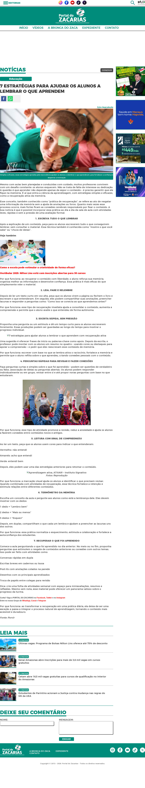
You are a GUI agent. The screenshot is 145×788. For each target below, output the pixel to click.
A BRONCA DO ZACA (63, 27)
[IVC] (141, 3)
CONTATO (112, 27)
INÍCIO (23, 27)
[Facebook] (66, 4)
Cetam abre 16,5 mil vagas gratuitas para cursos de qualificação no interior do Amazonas (62, 678)
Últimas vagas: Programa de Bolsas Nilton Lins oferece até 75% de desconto (63, 643)
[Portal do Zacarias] (72, 16)
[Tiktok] (78, 4)
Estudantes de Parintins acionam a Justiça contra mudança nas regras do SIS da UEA (61, 694)
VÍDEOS (38, 27)
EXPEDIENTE (91, 27)
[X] (84, 4)
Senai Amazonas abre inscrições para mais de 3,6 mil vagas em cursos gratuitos (59, 661)
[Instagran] (60, 4)
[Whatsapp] (10, 98)
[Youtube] (72, 4)
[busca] (133, 4)
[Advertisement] (72, 49)
